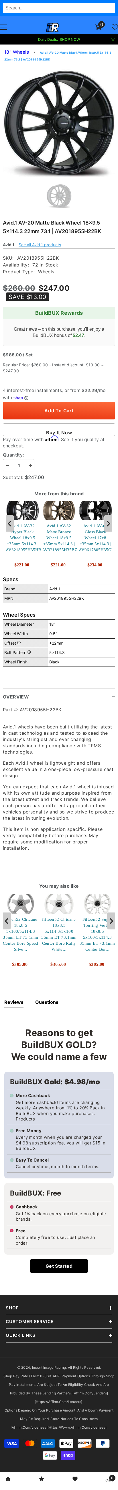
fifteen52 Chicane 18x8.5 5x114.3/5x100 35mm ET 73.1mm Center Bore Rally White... (59, 934)
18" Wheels (16, 52)
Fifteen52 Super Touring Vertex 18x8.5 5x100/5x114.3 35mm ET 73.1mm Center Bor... (97, 934)
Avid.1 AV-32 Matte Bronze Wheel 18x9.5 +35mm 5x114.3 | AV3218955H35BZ (59, 537)
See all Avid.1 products (40, 244)
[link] (8, 1479)
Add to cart (58, 410)
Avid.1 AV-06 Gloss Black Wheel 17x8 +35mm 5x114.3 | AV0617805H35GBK (95, 537)
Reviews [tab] (13, 1002)
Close (113, 40)
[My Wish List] (115, 27)
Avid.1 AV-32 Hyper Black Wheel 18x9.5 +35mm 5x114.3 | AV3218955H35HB (22, 537)
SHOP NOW (70, 39)
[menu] (3, 27)
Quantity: (13, 455)
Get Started (59, 1266)
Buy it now (59, 432)
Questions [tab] (46, 1002)
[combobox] (59, 8)
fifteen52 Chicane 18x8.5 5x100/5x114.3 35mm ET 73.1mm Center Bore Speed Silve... (20, 934)
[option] (59, 121)
